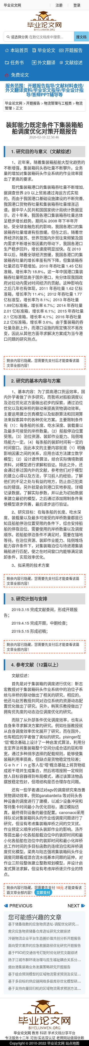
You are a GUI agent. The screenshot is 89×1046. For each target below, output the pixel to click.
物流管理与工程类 (58, 102)
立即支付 (43, 892)
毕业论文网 (13, 102)
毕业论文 (43, 50)
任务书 (14, 62)
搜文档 (81, 36)
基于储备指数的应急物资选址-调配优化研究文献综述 (48, 923)
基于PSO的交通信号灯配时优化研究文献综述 (43, 952)
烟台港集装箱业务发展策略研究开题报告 (39, 966)
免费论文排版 (17, 75)
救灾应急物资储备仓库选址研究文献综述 (39, 931)
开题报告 (71, 50)
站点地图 (72, 1043)
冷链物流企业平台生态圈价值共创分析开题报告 (44, 938)
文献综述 (71, 62)
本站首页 (16, 50)
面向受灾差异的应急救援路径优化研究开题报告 (44, 945)
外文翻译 (43, 62)
